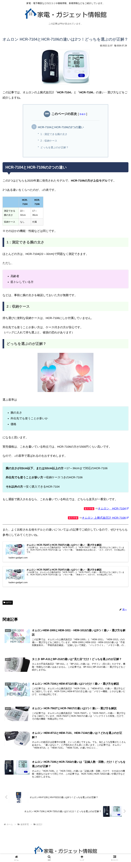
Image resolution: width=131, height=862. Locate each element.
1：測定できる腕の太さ (53, 134)
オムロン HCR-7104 (112, 508)
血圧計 (9, 602)
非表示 (82, 114)
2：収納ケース (48, 140)
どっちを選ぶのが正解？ (54, 147)
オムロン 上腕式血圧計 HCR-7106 (104, 517)
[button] (121, 581)
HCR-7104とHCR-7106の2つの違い (61, 127)
